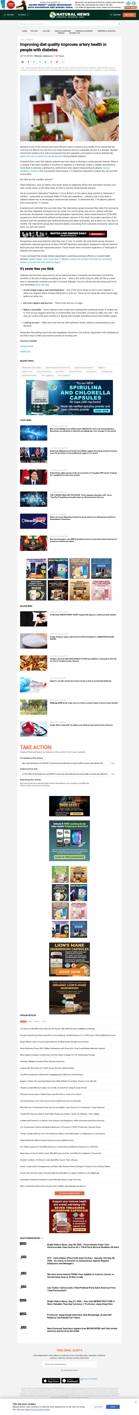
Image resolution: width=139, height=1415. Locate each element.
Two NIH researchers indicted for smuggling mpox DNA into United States (51, 1074)
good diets (33, 70)
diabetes (92, 68)
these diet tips (42, 284)
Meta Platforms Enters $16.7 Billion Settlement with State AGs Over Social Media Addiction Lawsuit (62, 1048)
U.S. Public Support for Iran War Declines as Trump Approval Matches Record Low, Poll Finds (59, 1147)
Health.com (25, 351)
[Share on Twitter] (34, 62)
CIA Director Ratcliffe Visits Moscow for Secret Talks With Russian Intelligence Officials (57, 1028)
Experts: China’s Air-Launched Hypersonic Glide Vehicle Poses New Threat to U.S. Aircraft (58, 1081)
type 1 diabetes (95, 70)
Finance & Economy (84, 31)
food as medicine (44, 372)
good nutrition (44, 70)
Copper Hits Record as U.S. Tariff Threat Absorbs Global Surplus (47, 1068)
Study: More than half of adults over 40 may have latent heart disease (81, 725)
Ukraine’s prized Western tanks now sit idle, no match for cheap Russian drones (53, 1087)
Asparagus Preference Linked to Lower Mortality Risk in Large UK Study (50, 1179)
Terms (81, 1388)
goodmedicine (68, 70)
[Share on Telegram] (40, 62)
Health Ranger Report (30, 1238)
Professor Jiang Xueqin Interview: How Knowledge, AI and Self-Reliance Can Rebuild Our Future (79, 1316)
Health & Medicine (63, 31)
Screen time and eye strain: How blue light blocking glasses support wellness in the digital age (59, 1173)
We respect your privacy (69, 1370)
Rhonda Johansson (43, 56)
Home (24, 31)
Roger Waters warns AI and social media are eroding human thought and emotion (54, 1041)
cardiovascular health (78, 68)
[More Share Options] (63, 62)
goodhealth (56, 70)
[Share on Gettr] (57, 62)
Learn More (98, 1407)
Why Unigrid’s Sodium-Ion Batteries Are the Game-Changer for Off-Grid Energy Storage (57, 1055)
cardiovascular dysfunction (57, 68)
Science (61, 33)
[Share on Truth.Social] (51, 62)
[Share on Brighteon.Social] (23, 62)
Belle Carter (64, 426)
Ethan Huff (64, 448)
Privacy (75, 1388)
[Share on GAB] (46, 62)
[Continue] (94, 1364)
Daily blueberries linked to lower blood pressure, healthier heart (47, 1140)
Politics (34, 31)
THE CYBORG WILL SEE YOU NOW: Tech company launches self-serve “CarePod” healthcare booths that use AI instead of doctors (81, 496)
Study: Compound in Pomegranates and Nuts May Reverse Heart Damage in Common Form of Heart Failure (65, 1166)
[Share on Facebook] (28, 62)
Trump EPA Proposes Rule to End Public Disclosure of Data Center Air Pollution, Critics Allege (59, 1114)
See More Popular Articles (69, 1193)
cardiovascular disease (35, 68)
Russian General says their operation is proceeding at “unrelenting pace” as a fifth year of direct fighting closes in (68, 1035)
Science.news (26, 346)
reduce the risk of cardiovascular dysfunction (41, 156)
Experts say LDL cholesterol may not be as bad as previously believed (80, 681)
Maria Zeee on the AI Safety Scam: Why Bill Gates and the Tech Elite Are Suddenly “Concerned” (60, 1153)
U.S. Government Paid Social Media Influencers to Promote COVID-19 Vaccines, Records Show (60, 1127)
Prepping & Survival (107, 31)
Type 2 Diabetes (110, 70)
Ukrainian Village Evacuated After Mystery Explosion (42, 1061)
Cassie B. (64, 470)
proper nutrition (81, 70)
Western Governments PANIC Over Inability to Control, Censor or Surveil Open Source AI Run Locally (80, 1275)
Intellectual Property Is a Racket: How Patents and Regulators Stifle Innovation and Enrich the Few (62, 1120)
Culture (46, 31)
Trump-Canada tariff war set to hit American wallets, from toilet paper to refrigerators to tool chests (62, 1133)
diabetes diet (102, 68)
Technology (74, 33)
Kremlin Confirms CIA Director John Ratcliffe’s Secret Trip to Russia (49, 1160)
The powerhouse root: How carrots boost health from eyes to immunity (50, 1101)
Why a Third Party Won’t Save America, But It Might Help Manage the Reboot (53, 1186)
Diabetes (29, 40)
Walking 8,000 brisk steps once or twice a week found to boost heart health (84, 703)
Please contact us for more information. (35, 785)
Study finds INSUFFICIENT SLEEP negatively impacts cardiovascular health (83, 615)
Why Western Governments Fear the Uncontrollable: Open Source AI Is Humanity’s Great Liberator (62, 1107)
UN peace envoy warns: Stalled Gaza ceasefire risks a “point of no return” (51, 1094)
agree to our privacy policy (37, 1409)
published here (63, 1396)
